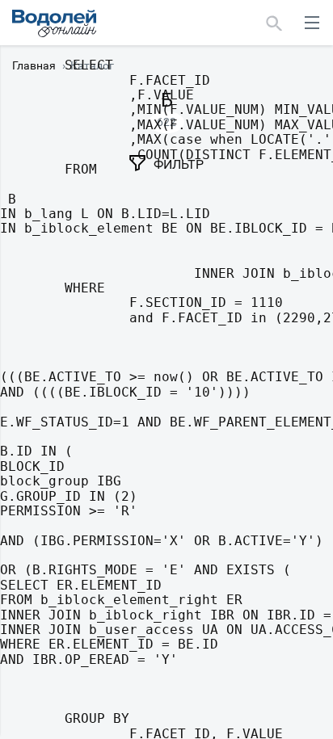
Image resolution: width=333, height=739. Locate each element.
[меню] (312, 22)
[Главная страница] (54, 23)
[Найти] (274, 22)
